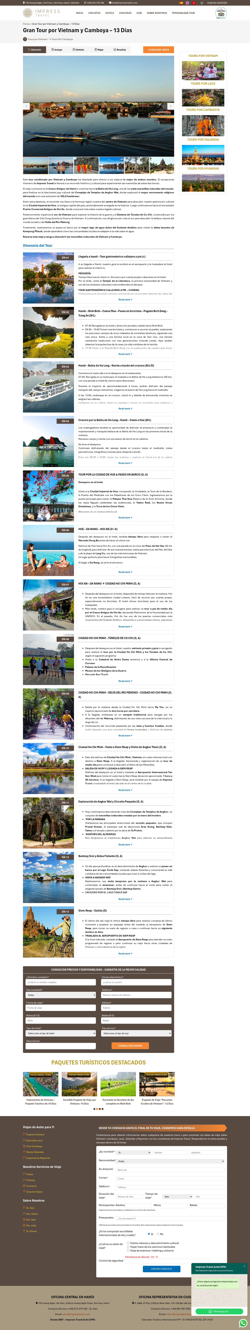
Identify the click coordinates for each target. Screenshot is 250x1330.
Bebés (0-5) (108, 1015)
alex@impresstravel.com (76, 1314)
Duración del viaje (106, 1195)
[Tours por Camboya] (203, 125)
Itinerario (36, 49)
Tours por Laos (203, 84)
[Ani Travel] (195, 3)
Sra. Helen (32, 1213)
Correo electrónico (113, 977)
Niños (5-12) (32, 1015)
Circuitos (94, 12)
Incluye (58, 49)
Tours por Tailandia (203, 140)
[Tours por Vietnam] (203, 70)
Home (26, 23)
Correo (103, 1177)
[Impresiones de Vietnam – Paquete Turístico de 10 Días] (40, 1084)
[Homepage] (41, 13)
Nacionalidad (34, 989)
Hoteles (79, 49)
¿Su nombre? (107, 1151)
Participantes (107, 1205)
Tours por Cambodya (203, 110)
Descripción (33, 1041)
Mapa (100, 49)
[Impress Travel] (189, 3)
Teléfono (107, 989)
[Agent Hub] (202, 3)
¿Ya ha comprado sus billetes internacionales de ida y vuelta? (117, 1233)
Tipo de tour (109, 1028)
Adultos (106, 1002)
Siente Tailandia (35, 1152)
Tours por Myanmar (203, 169)
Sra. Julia (31, 1225)
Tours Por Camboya (62, 39)
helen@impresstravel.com (181, 1314)
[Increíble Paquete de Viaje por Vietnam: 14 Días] (79, 1084)
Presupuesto (106, 1217)
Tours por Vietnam (38, 39)
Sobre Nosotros (157, 12)
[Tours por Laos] (203, 98)
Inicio (79, 12)
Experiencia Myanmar (38, 1158)
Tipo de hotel (33, 1028)
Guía (139, 12)
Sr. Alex (30, 1207)
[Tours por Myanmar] (203, 183)
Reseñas (121, 49)
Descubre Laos (34, 1140)
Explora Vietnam (35, 1134)
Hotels (109, 12)
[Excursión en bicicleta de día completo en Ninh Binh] (118, 1084)
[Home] (182, 3)
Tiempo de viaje (151, 1195)
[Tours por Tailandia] (203, 155)
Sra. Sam (31, 1219)
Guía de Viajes (34, 1191)
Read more (125, 299)
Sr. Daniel (31, 1231)
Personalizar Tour (183, 12)
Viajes (29, 1174)
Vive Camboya (34, 1146)
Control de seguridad (111, 1260)
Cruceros (125, 12)
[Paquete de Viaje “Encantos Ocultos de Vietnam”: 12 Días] (157, 1084)
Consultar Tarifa (158, 49)
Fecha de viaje (34, 1002)
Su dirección (106, 1169)
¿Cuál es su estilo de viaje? (111, 1246)
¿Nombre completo (37, 977)
